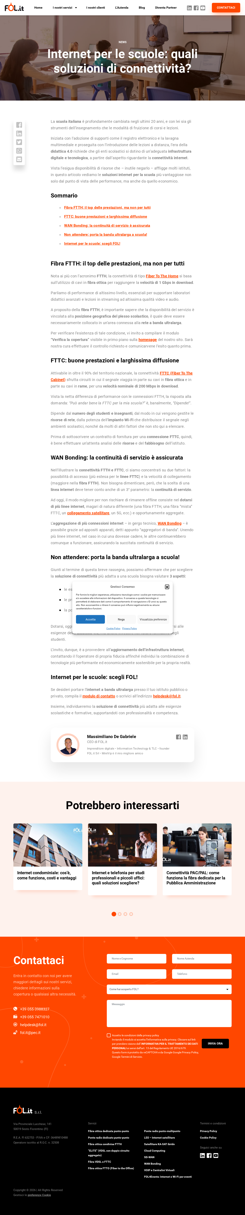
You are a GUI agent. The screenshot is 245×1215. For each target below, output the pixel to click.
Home (38, 7)
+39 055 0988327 (34, 1009)
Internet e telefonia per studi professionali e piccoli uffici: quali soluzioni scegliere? (118, 877)
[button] (167, 587)
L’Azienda (121, 7)
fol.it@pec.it (30, 1032)
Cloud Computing (154, 1150)
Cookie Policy (113, 628)
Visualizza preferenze (153, 619)
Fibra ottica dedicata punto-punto (108, 1131)
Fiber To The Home (162, 276)
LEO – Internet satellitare (159, 1137)
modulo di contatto (98, 696)
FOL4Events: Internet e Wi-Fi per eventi (168, 1176)
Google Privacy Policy (185, 1052)
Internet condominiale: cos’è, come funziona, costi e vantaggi (46, 875)
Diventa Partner (166, 7)
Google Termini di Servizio (127, 1056)
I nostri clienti (95, 7)
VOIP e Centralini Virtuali (159, 1170)
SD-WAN (149, 1157)
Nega (121, 619)
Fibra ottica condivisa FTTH (105, 1144)
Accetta (91, 619)
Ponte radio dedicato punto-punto (108, 1137)
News (123, 42)
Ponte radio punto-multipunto (162, 1131)
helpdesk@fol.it (166, 696)
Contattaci (226, 7)
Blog (142, 7)
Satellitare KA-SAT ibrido (159, 1144)
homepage (148, 339)
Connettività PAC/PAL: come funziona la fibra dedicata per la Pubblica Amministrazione (196, 877)
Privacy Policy (129, 628)
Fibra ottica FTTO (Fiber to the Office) (111, 1168)
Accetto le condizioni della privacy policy (135, 1035)
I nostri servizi (62, 7)
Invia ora (215, 1043)
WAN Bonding (169, 523)
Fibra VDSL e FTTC (99, 1161)
